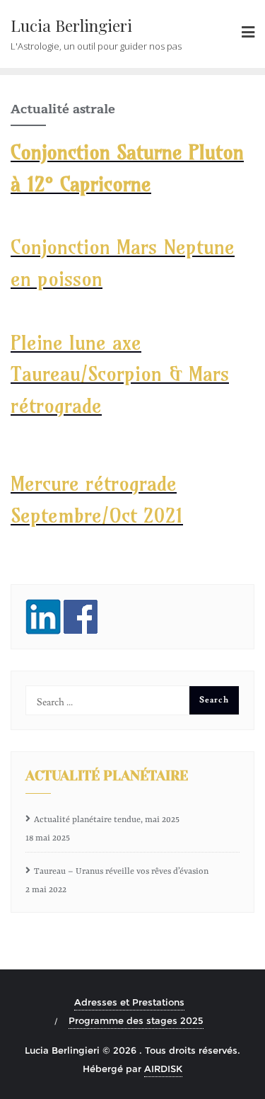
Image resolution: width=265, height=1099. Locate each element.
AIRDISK (163, 1068)
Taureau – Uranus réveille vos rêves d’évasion (121, 872)
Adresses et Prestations (129, 1002)
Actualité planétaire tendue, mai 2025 (106, 820)
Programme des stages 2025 (136, 1020)
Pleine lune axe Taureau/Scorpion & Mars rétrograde (120, 374)
